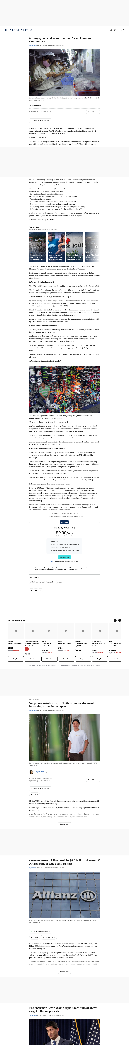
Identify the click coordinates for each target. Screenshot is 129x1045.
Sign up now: (33, 45)
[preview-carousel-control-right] (96, 246)
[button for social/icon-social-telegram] (88, 112)
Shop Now (16, 659)
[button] (113, 29)
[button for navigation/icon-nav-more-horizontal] (98, 112)
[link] (17, 29)
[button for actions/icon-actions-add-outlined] (46, 772)
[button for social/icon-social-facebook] (93, 112)
